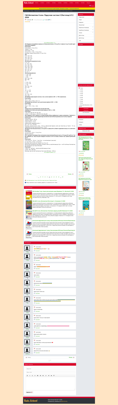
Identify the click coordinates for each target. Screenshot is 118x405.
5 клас (81, 95)
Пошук (92, 5)
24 (54, 177)
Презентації (81, 25)
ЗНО (80, 40)
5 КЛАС (59, 2)
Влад (27, 312)
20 (45, 177)
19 (42, 177)
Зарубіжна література (84, 30)
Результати (86, 110)
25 (56, 177)
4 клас (81, 93)
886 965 (82, 153)
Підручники (81, 17)
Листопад (42, 180)
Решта (88, 2)
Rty (27, 321)
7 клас (81, 99)
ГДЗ (28, 180)
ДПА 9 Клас (81, 38)
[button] (27, 375)
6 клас (81, 97)
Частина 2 (47, 180)
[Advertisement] (50, 32)
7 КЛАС (71, 2)
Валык (27, 270)
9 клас (81, 103)
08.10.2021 (82, 191)
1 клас (81, 88)
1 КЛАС (36, 2)
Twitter (80, 124)
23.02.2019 (82, 172)
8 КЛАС (77, 2)
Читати (80, 32)
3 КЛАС (48, 2)
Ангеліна (28, 354)
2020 (39, 180)
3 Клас (35, 19)
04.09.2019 (82, 211)
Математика (40, 19)
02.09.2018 (82, 151)
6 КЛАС (65, 2)
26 (58, 177)
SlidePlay (28, 345)
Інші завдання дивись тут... (50, 42)
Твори (80, 19)
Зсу (27, 286)
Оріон (55, 180)
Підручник (51, 180)
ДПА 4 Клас (81, 35)
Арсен (27, 329)
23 (51, 177)
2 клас (81, 89)
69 (62, 177)
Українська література (84, 27)
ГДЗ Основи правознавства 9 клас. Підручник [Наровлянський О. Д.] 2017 (86, 159)
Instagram (81, 122)
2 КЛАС (42, 2)
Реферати (81, 22)
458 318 (82, 213)
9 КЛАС (82, 2)
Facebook (81, 119)
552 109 (82, 193)
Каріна (27, 337)
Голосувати (86, 108)
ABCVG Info (64, 401)
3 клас (35, 180)
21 (47, 177)
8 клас (81, 101)
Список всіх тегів (86, 130)
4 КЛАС (53, 2)
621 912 (82, 174)
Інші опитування (86, 112)
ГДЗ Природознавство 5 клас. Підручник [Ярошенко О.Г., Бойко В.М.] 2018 (86, 138)
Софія (27, 252)
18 (40, 177)
